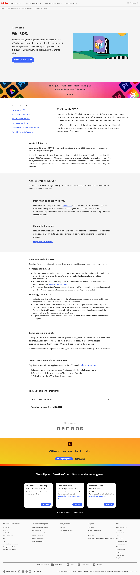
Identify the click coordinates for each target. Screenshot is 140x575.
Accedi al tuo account (121, 527)
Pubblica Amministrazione (66, 533)
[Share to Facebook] (58, 428)
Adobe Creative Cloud (12, 8)
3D (4, 541)
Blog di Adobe (119, 558)
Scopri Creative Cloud (23, 60)
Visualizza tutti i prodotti (9, 549)
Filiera (117, 547)
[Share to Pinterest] (72, 428)
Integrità (118, 552)
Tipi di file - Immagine (26, 8)
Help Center (91, 527)
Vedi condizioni (93, 496)
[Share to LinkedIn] (67, 428)
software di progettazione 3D (59, 284)
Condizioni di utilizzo (88, 571)
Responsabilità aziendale (122, 541)
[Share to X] (63, 428)
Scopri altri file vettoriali (43, 241)
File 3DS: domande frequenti (22, 132)
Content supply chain (37, 530)
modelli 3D (67, 205)
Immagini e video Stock (9, 547)
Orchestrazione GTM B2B (38, 538)
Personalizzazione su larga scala (40, 527)
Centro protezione (120, 549)
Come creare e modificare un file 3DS (26, 127)
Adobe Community (92, 533)
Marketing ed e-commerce (52, 3)
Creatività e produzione (37, 535)
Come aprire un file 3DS (20, 123)
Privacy (80, 571)
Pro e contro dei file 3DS (21, 119)
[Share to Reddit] (77, 428)
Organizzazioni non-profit (66, 530)
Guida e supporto (70, 3)
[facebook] (19, 571)
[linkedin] (30, 571)
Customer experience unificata (39, 533)
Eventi (117, 535)
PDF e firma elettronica (32, 3)
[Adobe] (4, 3)
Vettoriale (37, 8)
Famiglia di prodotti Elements (10, 544)
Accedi (134, 3)
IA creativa (6, 527)
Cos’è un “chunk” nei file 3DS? (42, 399)
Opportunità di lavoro (121, 533)
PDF (4, 538)
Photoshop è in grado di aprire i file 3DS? (46, 407)
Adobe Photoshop (88, 365)
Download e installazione (94, 530)
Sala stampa (119, 538)
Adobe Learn (91, 535)
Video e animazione (8, 535)
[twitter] (27, 571)
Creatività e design (15, 3)
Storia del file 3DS (18, 110)
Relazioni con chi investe (122, 544)
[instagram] (23, 571)
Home (2, 8)
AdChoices (134, 571)
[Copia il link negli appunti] (81, 428)
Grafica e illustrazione (8, 533)
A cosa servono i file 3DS (21, 114)
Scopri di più (80, 459)
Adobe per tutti (120, 555)
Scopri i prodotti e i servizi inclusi (67, 496)
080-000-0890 (78, 512)
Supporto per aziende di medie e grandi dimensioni (99, 538)
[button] (127, 3)
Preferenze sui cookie (100, 571)
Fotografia (5, 530)
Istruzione (62, 527)
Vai (70, 94)
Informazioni (119, 530)
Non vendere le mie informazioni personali (117, 571)
